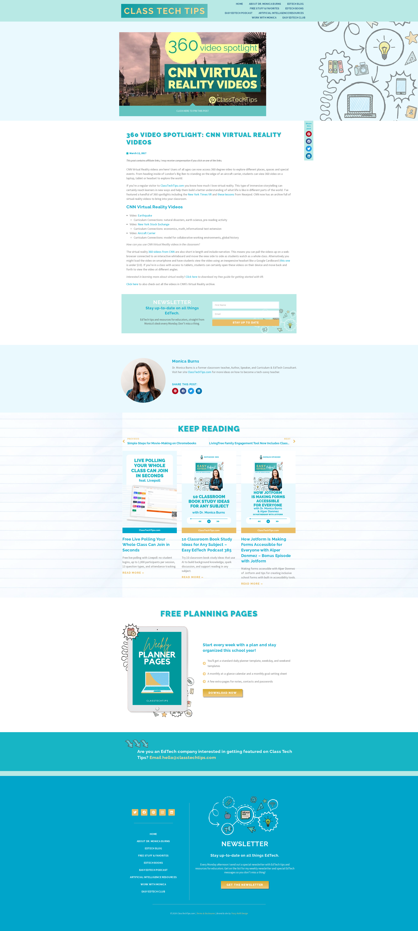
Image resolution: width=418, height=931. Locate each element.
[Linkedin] (171, 812)
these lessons (225, 194)
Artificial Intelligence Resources (281, 13)
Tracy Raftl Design (239, 913)
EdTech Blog (295, 4)
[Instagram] (162, 812)
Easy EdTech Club (293, 17)
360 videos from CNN (161, 252)
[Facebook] (144, 812)
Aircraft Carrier (146, 233)
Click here (191, 277)
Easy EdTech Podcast (239, 13)
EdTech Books (294, 8)
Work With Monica (264, 17)
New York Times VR (200, 194)
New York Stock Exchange (153, 224)
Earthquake (145, 215)
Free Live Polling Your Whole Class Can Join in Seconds (146, 544)
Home (239, 4)
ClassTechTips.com (172, 185)
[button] (309, 134)
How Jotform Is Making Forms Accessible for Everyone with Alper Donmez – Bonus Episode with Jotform (266, 550)
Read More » (133, 572)
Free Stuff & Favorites (264, 8)
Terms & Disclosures (206, 913)
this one (285, 260)
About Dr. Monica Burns (265, 4)
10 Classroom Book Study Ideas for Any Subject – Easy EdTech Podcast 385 (207, 544)
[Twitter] (135, 812)
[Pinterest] (153, 812)
